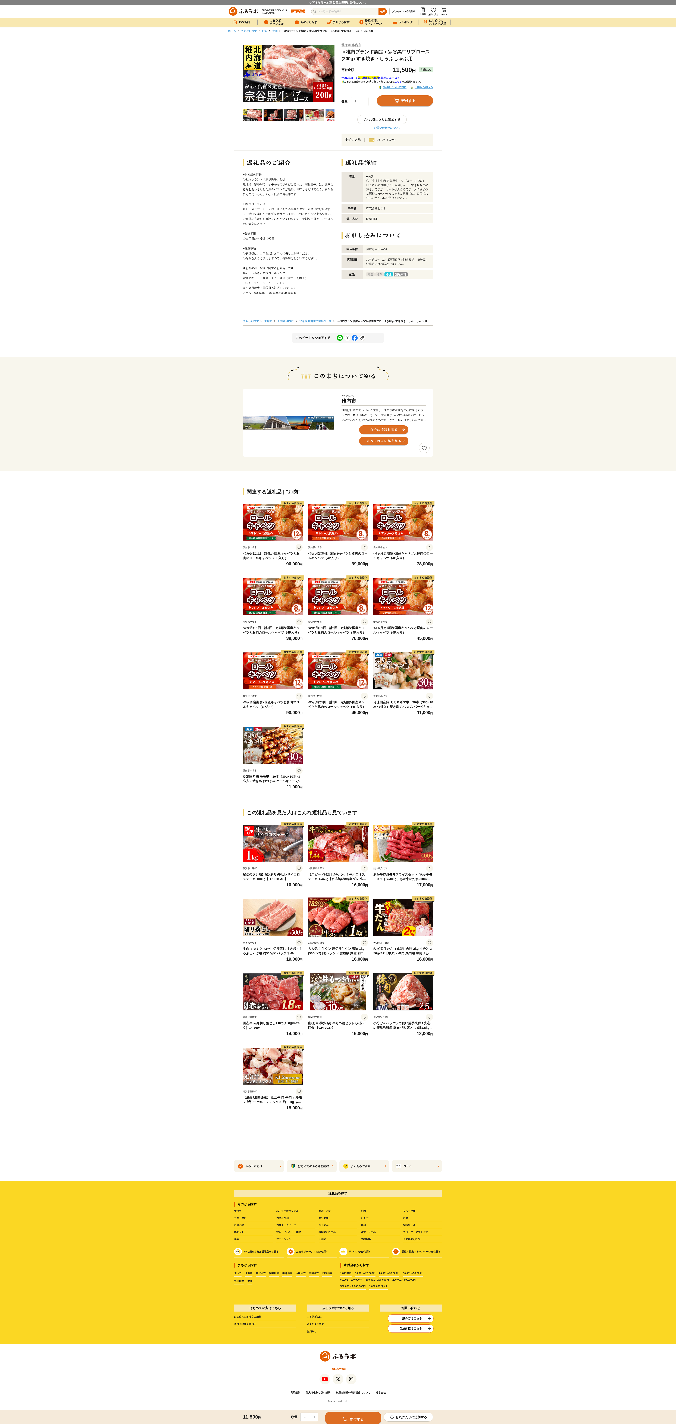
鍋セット (239, 1232)
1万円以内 (346, 1273)
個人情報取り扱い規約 (318, 1392)
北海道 (268, 321)
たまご (364, 1218)
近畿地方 (301, 1273)
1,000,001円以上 (378, 1286)
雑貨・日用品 (368, 1232)
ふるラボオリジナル (287, 1210)
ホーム (232, 30)
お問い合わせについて (387, 127)
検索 (382, 11)
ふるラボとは (314, 1316)
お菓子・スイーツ (286, 1225)
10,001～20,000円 (365, 1273)
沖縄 (250, 1281)
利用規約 (295, 1392)
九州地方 (239, 1281)
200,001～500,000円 (404, 1279)
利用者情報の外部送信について (353, 1392)
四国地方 (327, 1273)
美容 (236, 1239)
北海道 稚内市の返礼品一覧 (315, 321)
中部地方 (287, 1273)
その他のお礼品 (411, 1239)
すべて (238, 1210)
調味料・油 (409, 1225)
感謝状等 (366, 1239)
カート (444, 14)
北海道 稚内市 (351, 45)
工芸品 (322, 1239)
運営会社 (381, 1392)
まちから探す (251, 321)
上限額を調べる (424, 87)
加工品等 (323, 1225)
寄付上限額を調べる (245, 1323)
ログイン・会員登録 (405, 11)
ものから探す (249, 30)
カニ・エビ (240, 1218)
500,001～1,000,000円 (353, 1286)
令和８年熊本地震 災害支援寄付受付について (338, 2)
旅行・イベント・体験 (288, 1232)
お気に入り (433, 14)
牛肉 (275, 30)
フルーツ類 (409, 1210)
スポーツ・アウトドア (415, 1232)
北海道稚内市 (285, 321)
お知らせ (312, 1331)
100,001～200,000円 (377, 1279)
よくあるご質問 (315, 1323)
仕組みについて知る (394, 87)
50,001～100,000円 (351, 1279)
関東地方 (274, 1273)
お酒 (405, 1218)
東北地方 (261, 1273)
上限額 (423, 14)
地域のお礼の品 (327, 1232)
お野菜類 (323, 1218)
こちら (398, 81)
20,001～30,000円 (389, 1273)
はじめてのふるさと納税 (247, 1316)
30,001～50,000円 (413, 1273)
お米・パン (325, 1210)
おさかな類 (282, 1218)
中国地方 (314, 1273)
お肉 (264, 30)
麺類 (363, 1225)
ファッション (283, 1239)
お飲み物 (239, 1225)
